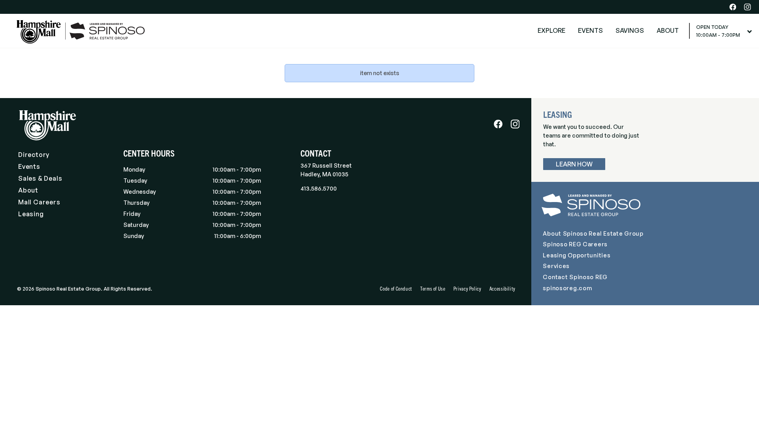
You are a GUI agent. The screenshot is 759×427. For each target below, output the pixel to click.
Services (556, 265)
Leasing (31, 214)
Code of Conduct (396, 288)
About (28, 190)
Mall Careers (39, 202)
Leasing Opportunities (576, 255)
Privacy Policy (467, 288)
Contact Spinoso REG (575, 276)
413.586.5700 (318, 188)
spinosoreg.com (567, 287)
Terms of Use (433, 288)
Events (29, 166)
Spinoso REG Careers (575, 244)
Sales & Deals (40, 178)
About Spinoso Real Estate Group (593, 233)
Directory (33, 155)
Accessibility (502, 288)
